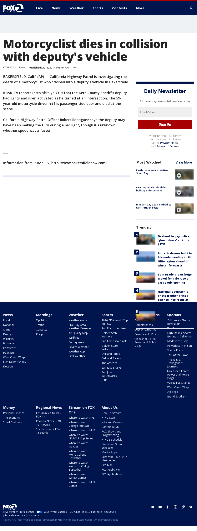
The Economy (11, 417)
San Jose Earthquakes (109, 373)
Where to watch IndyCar (78, 444)
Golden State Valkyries (110, 347)
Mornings (44, 314)
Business (8, 343)
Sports (107, 314)
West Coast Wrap (14, 357)
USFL (105, 380)
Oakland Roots (111, 354)
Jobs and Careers (112, 422)
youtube (160, 507)
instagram (175, 507)
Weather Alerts (78, 320)
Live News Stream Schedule (113, 445)
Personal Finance (13, 413)
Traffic (40, 325)
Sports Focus (175, 350)
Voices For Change (178, 382)
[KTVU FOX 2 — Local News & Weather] (15, 8)
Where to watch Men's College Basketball (78, 454)
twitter (191, 507)
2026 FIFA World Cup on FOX (115, 322)
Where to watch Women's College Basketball (79, 466)
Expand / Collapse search (191, 8)
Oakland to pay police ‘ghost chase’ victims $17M (173, 240)
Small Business (12, 422)
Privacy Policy (169, 142)
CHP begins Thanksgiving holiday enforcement (151, 189)
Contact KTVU (110, 427)
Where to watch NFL (81, 417)
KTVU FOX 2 (9, 67)
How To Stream (111, 413)
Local (6, 320)
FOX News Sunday (14, 362)
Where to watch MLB (82, 430)
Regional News (49, 407)
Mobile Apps (109, 452)
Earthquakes (76, 342)
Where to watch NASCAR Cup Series (81, 436)
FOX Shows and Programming (111, 433)
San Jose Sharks (111, 367)
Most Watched (148, 162)
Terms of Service (167, 146)
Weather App (77, 351)
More (140, 8)
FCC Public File (111, 469)
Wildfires (8, 339)
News (22, 67)
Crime (6, 329)
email (152, 507)
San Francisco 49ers (114, 328)
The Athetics (109, 363)
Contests (41, 329)
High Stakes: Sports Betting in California (179, 334)
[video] (184, 174)
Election (8, 366)
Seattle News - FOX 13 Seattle (48, 430)
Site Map (107, 465)
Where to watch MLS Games (82, 484)
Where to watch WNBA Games (78, 475)
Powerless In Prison (146, 334)
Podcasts (9, 352)
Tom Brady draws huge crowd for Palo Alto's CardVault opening (175, 278)
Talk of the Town (178, 355)
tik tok (183, 507)
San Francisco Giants (115, 341)
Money (9, 407)
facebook (168, 507)
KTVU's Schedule (112, 439)
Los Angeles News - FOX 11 (48, 414)
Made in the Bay (177, 341)
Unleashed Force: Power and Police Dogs (145, 342)
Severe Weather (78, 347)
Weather (76, 314)
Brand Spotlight (176, 396)
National (8, 325)
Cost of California (145, 329)
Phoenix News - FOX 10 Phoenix (49, 422)
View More (184, 162)
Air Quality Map (78, 333)
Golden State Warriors (110, 334)
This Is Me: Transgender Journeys (175, 363)
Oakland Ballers (111, 358)
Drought (8, 334)
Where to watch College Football (79, 423)
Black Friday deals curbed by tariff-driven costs (153, 206)
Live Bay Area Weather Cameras (80, 326)
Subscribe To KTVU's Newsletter (114, 458)
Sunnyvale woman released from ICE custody (171, 317)
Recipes (41, 334)
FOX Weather (77, 356)
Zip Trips (41, 320)
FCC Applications (112, 474)
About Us (110, 407)
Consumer (9, 348)
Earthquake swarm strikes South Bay (152, 172)
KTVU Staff (108, 417)
